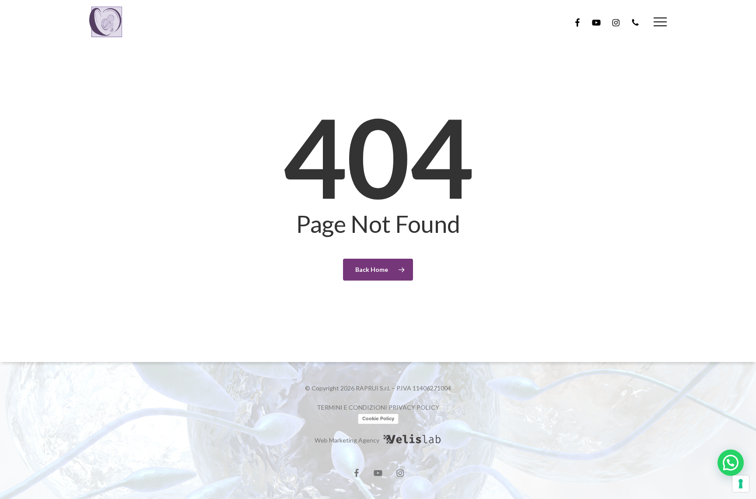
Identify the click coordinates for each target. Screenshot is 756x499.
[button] (660, 22)
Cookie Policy (378, 418)
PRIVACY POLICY (413, 407)
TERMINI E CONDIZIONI (352, 407)
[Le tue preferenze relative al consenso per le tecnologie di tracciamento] (740, 483)
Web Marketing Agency (347, 440)
